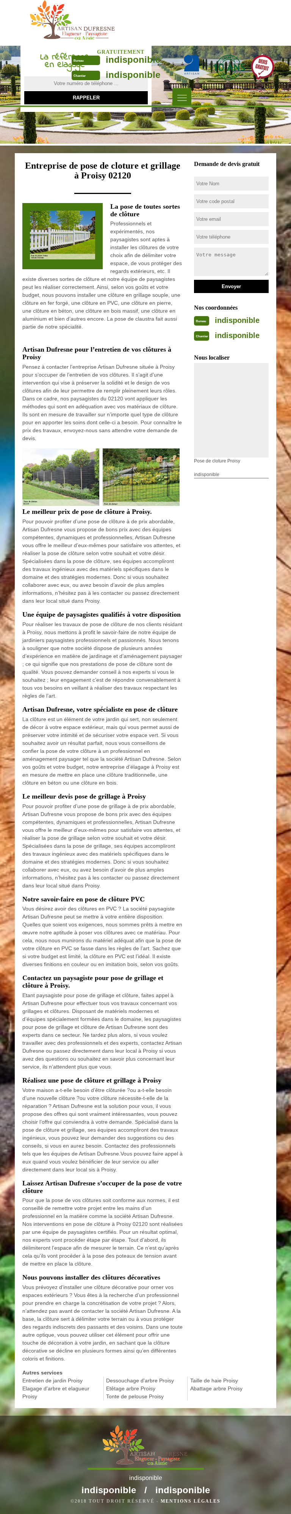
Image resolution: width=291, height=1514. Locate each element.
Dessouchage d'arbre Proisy (140, 1380)
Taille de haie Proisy (214, 1380)
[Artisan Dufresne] (73, 22)
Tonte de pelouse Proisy (135, 1396)
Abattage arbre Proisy (216, 1388)
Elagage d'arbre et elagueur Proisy (55, 1392)
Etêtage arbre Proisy (130, 1388)
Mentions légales (191, 1501)
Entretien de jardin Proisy (52, 1380)
